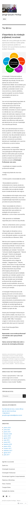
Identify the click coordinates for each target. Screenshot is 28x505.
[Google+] (9, 496)
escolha (21, 357)
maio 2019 (6, 440)
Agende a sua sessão (8, 462)
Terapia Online (6, 487)
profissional (21, 360)
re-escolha (4, 362)
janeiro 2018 (7, 446)
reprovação (16, 362)
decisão (4, 357)
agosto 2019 (7, 438)
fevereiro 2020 (8, 434)
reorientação (10, 362)
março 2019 (7, 442)
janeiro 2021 (7, 432)
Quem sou (5, 465)
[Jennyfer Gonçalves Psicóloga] (3, 496)
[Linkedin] (6, 496)
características (19, 354)
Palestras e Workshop (8, 480)
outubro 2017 (7, 448)
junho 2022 (7, 429)
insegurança (17, 359)
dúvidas (21, 355)
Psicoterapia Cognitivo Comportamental (13, 476)
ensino (17, 357)
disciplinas (13, 357)
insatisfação (11, 359)
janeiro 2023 (7, 427)
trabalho (12, 363)
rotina (21, 362)
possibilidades (5, 360)
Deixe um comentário (20, 363)
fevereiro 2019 (8, 444)
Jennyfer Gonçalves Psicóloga (11, 15)
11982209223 (6, 413)
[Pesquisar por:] (12, 396)
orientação (22, 359)
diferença (8, 357)
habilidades (5, 359)
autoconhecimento (11, 354)
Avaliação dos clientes (8, 491)
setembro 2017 (8, 450)
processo (11, 360)
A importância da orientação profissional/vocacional (13, 35)
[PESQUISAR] (24, 396)
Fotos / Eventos (6, 484)
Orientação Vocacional (8, 469)
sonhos (7, 363)
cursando (16, 355)
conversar (11, 355)
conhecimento (5, 355)
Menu (4, 19)
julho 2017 (6, 455)
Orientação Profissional (8, 473)
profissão (16, 360)
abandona (4, 354)
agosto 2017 (7, 452)
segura (3, 363)
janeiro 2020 (7, 436)
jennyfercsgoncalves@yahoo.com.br (12, 415)
